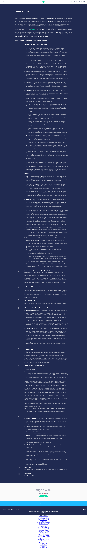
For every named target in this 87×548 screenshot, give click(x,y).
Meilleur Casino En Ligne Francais (43, 536)
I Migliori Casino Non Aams (43, 519)
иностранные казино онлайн (43, 541)
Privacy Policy (17, 509)
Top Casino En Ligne (43, 547)
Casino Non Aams (43, 537)
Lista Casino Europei (43, 520)
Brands (71, 1)
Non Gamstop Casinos (43, 524)
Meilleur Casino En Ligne (43, 542)
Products (75, 1)
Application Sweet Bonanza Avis (43, 539)
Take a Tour (4, 509)
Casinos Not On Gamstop (43, 516)
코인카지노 (43, 546)
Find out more (53, 503)
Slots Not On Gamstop (43, 530)
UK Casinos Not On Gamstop (43, 528)
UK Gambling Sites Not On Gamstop (43, 522)
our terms (52, 511)
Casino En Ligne (43, 545)
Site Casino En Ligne (43, 543)
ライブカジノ (43, 540)
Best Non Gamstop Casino (43, 537)
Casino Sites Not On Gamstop (43, 523)
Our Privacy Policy (33, 29)
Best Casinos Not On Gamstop (43, 518)
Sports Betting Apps (43, 521)
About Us (43, 496)
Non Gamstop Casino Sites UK (43, 527)
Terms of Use (10, 509)
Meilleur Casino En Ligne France (43, 524)
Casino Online (43, 528)
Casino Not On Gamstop (43, 532)
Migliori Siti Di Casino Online (43, 517)
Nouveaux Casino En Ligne (44, 545)
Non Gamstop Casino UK (43, 526)
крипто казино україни (43, 541)
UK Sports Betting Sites (43, 533)
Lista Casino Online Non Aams (43, 529)
